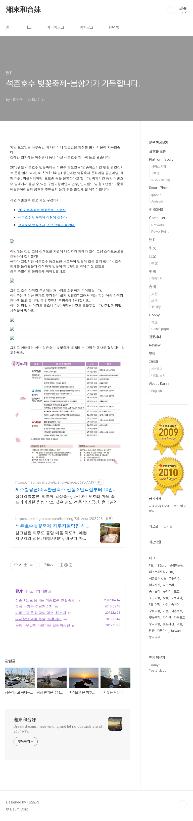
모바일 (155, 173)
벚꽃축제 (154, 617)
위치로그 (86, 27)
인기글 (167, 526)
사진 (165, 604)
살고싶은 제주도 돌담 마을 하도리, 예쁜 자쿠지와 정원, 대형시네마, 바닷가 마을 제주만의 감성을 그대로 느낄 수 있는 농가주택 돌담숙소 (51, 535)
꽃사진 (167, 591)
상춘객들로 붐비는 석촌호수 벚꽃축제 (45, 600)
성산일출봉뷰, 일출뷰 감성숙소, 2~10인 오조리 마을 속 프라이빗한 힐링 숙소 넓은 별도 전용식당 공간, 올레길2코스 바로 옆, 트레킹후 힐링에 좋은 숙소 (65, 499)
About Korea (159, 384)
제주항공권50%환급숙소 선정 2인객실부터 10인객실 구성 (66, 490)
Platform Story (161, 159)
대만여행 (154, 604)
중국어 (175, 604)
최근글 (153, 526)
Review (155, 345)
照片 (19, 591)
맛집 (152, 353)
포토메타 (176, 598)
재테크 (153, 362)
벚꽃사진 (168, 624)
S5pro (162, 565)
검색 (171, 10)
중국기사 (156, 279)
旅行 (154, 294)
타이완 (167, 617)
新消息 (156, 307)
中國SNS (156, 210)
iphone (156, 195)
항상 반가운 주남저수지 (34, 606)
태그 (28, 27)
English (156, 391)
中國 (152, 271)
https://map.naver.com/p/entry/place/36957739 (54, 482)
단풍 (152, 630)
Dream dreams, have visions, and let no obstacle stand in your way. (59, 728)
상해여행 (154, 611)
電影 (154, 322)
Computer (157, 218)
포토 (176, 591)
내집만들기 (158, 375)
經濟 (154, 300)
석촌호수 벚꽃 (157, 578)
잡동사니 (155, 337)
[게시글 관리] (32, 565)
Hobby (154, 315)
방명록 (114, 27)
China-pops (160, 329)
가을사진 (174, 578)
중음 (165, 598)
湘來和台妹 (23, 9)
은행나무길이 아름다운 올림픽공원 (42, 625)
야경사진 (154, 585)
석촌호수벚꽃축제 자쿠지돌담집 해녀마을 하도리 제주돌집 (50, 526)
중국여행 (154, 624)
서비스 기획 (158, 166)
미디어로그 (55, 27)
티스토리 (168, 585)
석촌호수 (176, 611)
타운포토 (179, 617)
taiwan (176, 630)
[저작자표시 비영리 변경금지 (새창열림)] (66, 565)
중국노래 (154, 591)
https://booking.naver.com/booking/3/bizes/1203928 (59, 518)
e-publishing (160, 179)
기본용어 (156, 369)
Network (157, 225)
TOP (183, 804)
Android (157, 201)
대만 (152, 565)
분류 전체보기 (158, 143)
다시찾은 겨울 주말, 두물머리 (38, 619)
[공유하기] (25, 565)
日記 (152, 256)
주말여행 (154, 598)
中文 (152, 248)
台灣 (152, 287)
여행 (179, 624)
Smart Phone (159, 188)
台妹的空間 (158, 151)
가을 (165, 611)
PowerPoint (160, 231)
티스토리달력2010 (161, 572)
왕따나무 (154, 637)
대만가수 (162, 630)
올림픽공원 (176, 565)
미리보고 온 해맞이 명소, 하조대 (40, 612)
